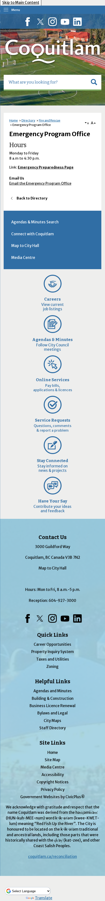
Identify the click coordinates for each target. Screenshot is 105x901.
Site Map (52, 760)
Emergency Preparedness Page (46, 167)
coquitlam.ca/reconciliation (52, 856)
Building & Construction (53, 698)
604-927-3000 (62, 600)
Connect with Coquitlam (32, 234)
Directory (28, 120)
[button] (94, 82)
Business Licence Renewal (52, 705)
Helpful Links (52, 681)
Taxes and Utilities (52, 659)
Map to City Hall (25, 245)
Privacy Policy (52, 789)
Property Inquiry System (52, 651)
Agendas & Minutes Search (35, 222)
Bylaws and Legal (52, 713)
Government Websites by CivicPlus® (52, 797)
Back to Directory (32, 198)
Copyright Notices (53, 782)
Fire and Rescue (49, 120)
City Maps (52, 720)
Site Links (52, 743)
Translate (43, 898)
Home (13, 120)
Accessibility (53, 774)
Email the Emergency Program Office (40, 183)
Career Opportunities (52, 644)
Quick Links (52, 635)
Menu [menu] (15, 10)
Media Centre (23, 257)
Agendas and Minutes (52, 691)
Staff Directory (52, 728)
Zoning (52, 666)
